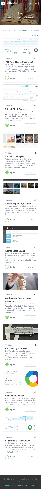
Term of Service (16, 485)
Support (33, 485)
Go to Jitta (33, 3)
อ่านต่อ (30, 78)
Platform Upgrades (23, 30)
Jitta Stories (35, 30)
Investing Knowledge (9, 30)
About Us (26, 485)
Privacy (7, 485)
